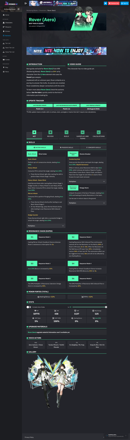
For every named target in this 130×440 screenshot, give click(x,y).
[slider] (106, 307)
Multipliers (31, 226)
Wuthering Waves (32, 10)
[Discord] (105, 3)
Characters (42, 10)
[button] (11, 9)
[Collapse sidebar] (26, 3)
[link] (41, 3)
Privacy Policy (29, 437)
